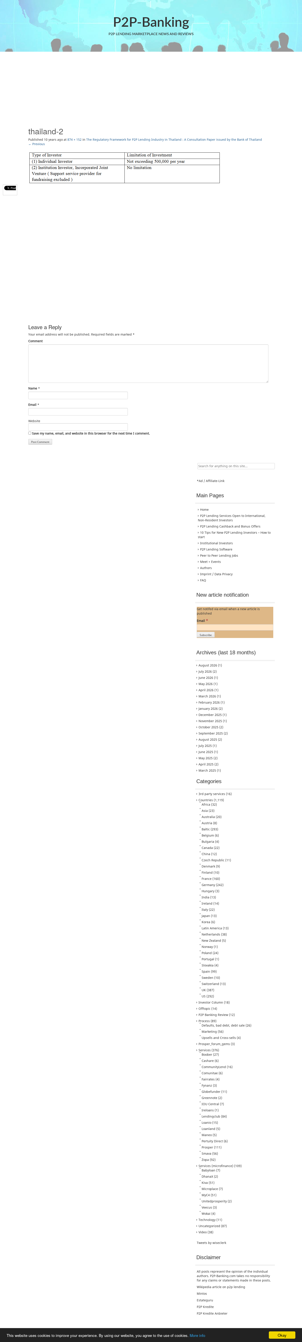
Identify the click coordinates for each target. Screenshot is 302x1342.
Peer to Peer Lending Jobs (219, 555)
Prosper (207, 1147)
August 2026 (208, 665)
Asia (205, 811)
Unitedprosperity (214, 1201)
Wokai (206, 1213)
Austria (207, 823)
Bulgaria (208, 841)
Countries (206, 800)
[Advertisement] (150, 87)
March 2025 (207, 770)
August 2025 (208, 739)
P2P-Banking (151, 22)
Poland (207, 953)
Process (204, 1021)
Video (203, 1232)
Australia (208, 817)
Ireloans (208, 1110)
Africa (206, 804)
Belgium (208, 835)
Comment (35, 341)
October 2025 (208, 727)
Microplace (210, 1189)
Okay (282, 1335)
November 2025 (210, 721)
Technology (207, 1220)
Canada (207, 848)
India (205, 897)
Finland (207, 872)
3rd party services (212, 794)
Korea (206, 922)
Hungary (208, 891)
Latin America (212, 928)
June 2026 (206, 678)
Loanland (208, 1129)
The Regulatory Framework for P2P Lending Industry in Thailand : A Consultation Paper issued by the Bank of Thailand (174, 139)
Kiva (205, 1183)
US (204, 996)
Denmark (208, 866)
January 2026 (208, 708)
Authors (206, 568)
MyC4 (206, 1195)
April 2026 (206, 690)
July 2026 (205, 671)
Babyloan (208, 1170)
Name (32, 388)
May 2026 (206, 684)
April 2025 (206, 764)
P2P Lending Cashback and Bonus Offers (230, 526)
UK (204, 990)
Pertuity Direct (212, 1141)
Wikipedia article (209, 1287)
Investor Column (211, 1002)
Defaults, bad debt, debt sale (223, 1025)
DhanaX (207, 1176)
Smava (206, 1153)
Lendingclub (211, 1116)
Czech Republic (213, 860)
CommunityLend (214, 1067)
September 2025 (211, 733)
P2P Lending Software (216, 549)
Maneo (207, 1135)
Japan (206, 916)
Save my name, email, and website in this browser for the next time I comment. (91, 433)
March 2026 (207, 696)
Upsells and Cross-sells (219, 1038)
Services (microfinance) (216, 1166)
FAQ (203, 580)
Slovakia (208, 965)
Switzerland (210, 984)
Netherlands (211, 934)
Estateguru (205, 1300)
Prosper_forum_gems (214, 1044)
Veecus (207, 1207)
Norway (207, 947)
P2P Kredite (205, 1307)
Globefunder (211, 1092)
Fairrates (208, 1079)
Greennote (209, 1098)
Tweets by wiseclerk (211, 1243)
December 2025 (210, 715)
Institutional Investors (216, 543)
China (206, 854)
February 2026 (209, 702)
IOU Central (210, 1104)
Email (32, 404)
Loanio (206, 1122)
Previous (36, 144)
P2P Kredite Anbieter (212, 1313)
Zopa (205, 1160)
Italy (205, 909)
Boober (207, 1054)
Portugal (208, 959)
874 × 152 (74, 139)
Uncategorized (209, 1226)
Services (205, 1050)
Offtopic (204, 1008)
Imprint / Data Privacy (216, 574)
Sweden (207, 978)
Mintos (202, 1293)
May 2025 (206, 758)
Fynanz (207, 1085)
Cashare (208, 1061)
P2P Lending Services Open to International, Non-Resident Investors (232, 518)
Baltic (206, 829)
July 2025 (205, 746)
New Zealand (211, 940)
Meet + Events (210, 562)
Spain (206, 971)
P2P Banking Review (213, 1015)
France (207, 879)
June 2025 (206, 752)
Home (204, 509)
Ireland (207, 903)
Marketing (209, 1031)
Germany (208, 885)
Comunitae (210, 1073)
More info (197, 1335)
